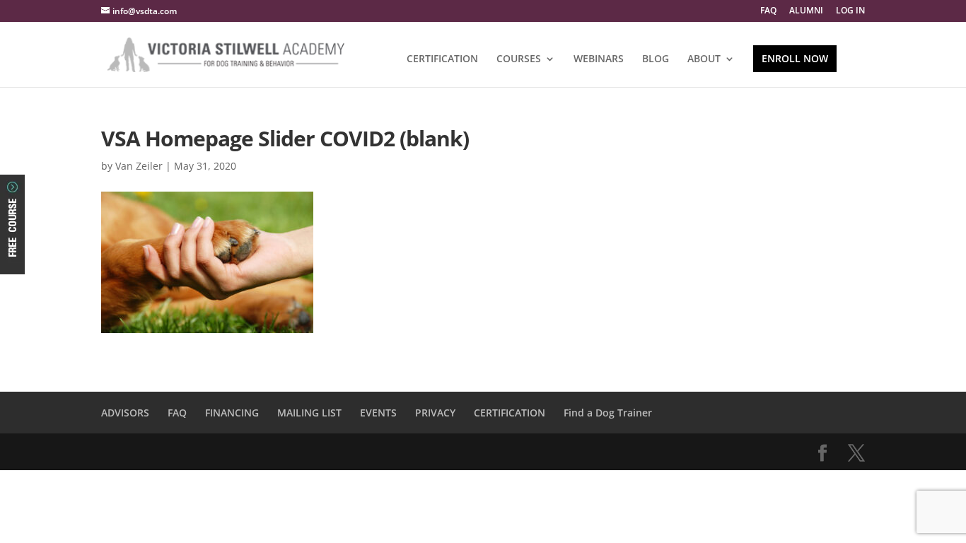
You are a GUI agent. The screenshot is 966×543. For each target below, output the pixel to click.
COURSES (518, 59)
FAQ (768, 11)
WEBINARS (599, 59)
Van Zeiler (139, 166)
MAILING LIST (309, 412)
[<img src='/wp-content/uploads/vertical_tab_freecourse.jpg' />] (12, 262)
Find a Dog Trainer (608, 412)
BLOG (655, 59)
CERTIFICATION (442, 59)
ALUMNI (806, 11)
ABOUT (704, 59)
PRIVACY (435, 412)
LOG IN (850, 11)
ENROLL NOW (795, 58)
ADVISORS (125, 412)
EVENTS (378, 412)
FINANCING (232, 412)
